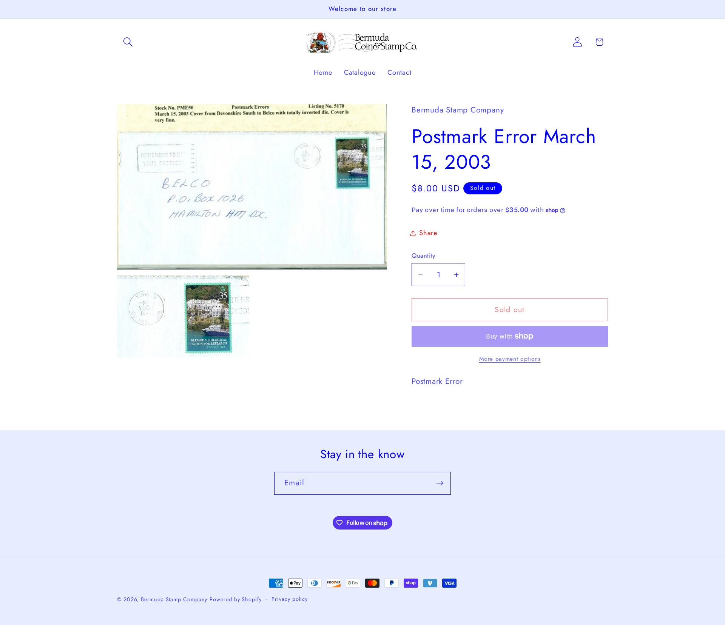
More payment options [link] (510, 359)
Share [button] (428, 233)
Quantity (423, 255)
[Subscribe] (439, 483)
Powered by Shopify (235, 599)
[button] (128, 42)
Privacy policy (289, 599)
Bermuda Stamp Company (174, 599)
